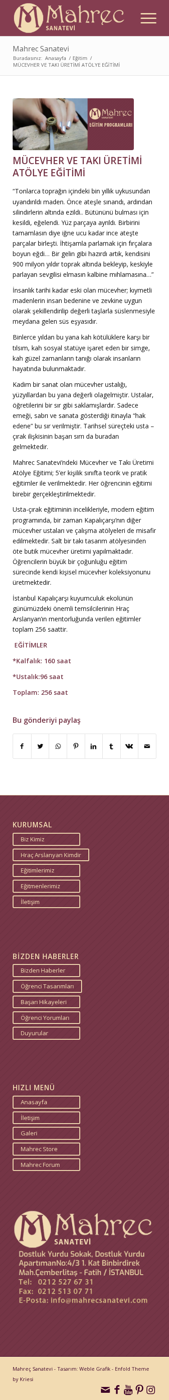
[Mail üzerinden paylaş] (147, 746)
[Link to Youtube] (128, 1388)
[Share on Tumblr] (111, 746)
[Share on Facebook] (22, 746)
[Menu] (144, 18)
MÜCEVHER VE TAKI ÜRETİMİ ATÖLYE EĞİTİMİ (77, 166)
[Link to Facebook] (117, 1388)
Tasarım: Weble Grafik (83, 1368)
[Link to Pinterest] (139, 1388)
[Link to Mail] (105, 1388)
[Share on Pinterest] (76, 746)
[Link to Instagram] (150, 1388)
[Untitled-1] (73, 124)
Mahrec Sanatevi (41, 49)
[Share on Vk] (129, 746)
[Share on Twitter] (40, 746)
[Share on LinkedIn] (94, 746)
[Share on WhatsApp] (58, 746)
